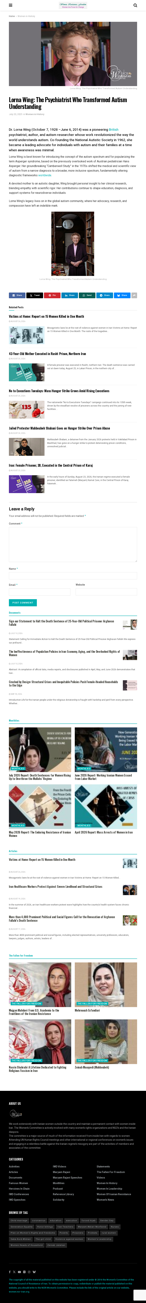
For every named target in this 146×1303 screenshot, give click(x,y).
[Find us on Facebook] (10, 1272)
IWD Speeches (17, 1200)
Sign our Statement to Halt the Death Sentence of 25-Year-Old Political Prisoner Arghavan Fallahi (61, 623)
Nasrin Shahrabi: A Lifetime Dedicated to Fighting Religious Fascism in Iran (37, 1069)
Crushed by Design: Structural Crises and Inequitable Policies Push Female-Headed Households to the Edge (63, 684)
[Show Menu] (10, 5)
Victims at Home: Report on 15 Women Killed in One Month (46, 316)
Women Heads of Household (27, 1245)
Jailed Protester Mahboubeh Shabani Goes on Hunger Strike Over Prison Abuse (59, 428)
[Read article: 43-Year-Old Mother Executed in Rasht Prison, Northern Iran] (27, 372)
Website (80, 585)
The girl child (43, 1239)
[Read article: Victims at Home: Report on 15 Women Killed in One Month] (27, 335)
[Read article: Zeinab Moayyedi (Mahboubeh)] (106, 1041)
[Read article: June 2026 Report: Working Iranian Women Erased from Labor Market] (106, 749)
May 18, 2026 (16, 694)
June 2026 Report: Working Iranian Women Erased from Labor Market (103, 777)
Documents (15, 1178)
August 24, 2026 (18, 433)
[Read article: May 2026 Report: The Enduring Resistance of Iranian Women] (40, 806)
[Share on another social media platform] (134, 295)
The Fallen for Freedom (26, 1003)
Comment (16, 524)
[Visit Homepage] (73, 5)
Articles (13, 1172)
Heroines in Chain (19, 1189)
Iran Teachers (65, 1226)
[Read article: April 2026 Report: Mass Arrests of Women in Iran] (106, 806)
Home (12, 16)
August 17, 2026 (18, 929)
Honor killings (45, 1226)
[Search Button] (135, 5)
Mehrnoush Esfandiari (87, 1010)
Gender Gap (107, 1220)
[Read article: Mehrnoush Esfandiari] (106, 984)
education (55, 1220)
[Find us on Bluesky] (34, 1272)
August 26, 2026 (18, 321)
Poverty (64, 1232)
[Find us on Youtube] (19, 1272)
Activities (14, 1167)
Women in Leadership (109, 1189)
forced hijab (89, 1220)
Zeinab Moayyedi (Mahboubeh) (92, 1067)
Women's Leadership (99, 1239)
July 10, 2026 (16, 633)
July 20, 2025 (15, 114)
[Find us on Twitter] (14, 1272)
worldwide (44, 175)
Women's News (105, 1200)
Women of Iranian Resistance (114, 1194)
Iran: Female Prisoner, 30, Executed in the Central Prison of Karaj (51, 465)
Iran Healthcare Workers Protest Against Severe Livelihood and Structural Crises (55, 886)
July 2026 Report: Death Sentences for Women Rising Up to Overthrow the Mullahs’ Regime (40, 777)
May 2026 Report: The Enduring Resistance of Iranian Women (40, 834)
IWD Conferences (19, 1194)
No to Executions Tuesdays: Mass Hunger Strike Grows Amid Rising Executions (59, 390)
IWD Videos (59, 1167)
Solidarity (58, 1200)
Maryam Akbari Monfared (92, 1226)
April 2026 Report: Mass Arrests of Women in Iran (103, 832)
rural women (109, 1232)
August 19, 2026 (18, 899)
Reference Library (63, 1194)
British (113, 129)
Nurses (115, 1226)
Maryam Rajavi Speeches (67, 1178)
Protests (92, 1232)
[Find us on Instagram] (29, 1272)
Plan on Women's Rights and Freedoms (33, 1232)
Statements (103, 1167)
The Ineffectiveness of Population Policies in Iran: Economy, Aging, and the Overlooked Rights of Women (64, 653)
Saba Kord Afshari (21, 1239)
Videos (101, 1178)
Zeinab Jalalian (56, 1245)
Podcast (58, 1189)
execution (71, 1220)
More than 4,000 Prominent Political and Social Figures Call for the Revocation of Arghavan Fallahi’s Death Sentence (62, 919)
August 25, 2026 (18, 359)
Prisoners (77, 1232)
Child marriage (19, 1220)
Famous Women (18, 1183)
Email (13, 585)
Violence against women (69, 1239)
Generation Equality (22, 1226)
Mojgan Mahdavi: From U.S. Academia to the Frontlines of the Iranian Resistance (34, 1012)
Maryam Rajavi (61, 1172)
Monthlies (18, 768)
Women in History (26, 16)
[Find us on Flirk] (24, 1272)
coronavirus (38, 1220)
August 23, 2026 (18, 470)
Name (13, 569)
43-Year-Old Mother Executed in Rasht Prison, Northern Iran (47, 353)
